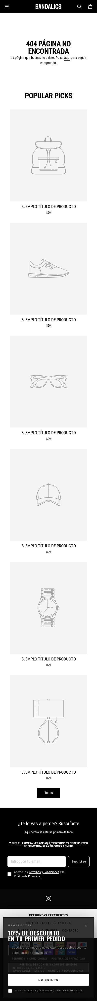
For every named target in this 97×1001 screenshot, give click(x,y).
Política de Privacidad (69, 990)
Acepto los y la (48, 990)
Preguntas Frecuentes (48, 915)
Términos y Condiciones (39, 990)
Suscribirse (79, 861)
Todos (49, 793)
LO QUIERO (48, 979)
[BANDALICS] (48, 6)
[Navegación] (6, 6)
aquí (67, 58)
